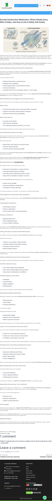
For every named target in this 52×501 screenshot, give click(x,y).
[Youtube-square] (34, 489)
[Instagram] (32, 489)
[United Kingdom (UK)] (47, 5)
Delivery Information (30, 477)
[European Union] (49, 5)
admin (14, 431)
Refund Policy (29, 473)
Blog (9, 433)
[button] (50, 13)
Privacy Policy (29, 471)
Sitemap (28, 479)
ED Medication (19, 162)
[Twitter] (29, 489)
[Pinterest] (36, 489)
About (27, 466)
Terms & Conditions (30, 475)
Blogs (27, 468)
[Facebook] (27, 489)
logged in (8, 451)
